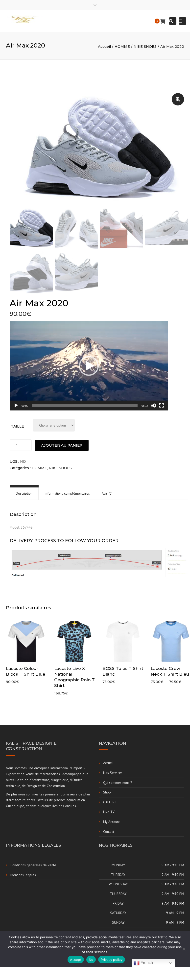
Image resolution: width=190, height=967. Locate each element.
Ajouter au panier (61, 445)
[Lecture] (16, 405)
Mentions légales (23, 875)
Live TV (109, 812)
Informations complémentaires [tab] (67, 493)
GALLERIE (110, 802)
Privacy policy (111, 960)
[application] (89, 365)
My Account (111, 821)
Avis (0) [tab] (107, 493)
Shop (107, 792)
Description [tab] (24, 493)
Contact (108, 831)
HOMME (122, 46)
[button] (178, 99)
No (91, 960)
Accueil (104, 46)
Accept (75, 960)
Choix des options (28, 641)
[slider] (85, 405)
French (146, 963)
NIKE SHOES (145, 46)
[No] (183, 948)
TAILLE (17, 426)
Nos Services (112, 772)
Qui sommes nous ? (117, 782)
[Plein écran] (161, 405)
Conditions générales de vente (33, 865)
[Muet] (153, 405)
